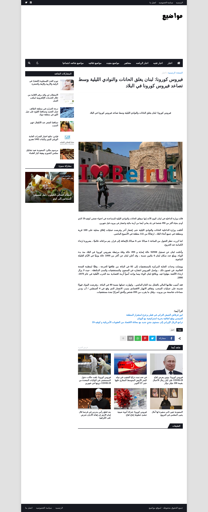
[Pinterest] (145, 338)
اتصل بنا (153, 2)
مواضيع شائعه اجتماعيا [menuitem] (73, 63)
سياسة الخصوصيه (166, 2)
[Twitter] (152, 338)
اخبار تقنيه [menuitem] (158, 63)
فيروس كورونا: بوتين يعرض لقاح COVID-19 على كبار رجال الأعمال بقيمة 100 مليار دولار (168, 380)
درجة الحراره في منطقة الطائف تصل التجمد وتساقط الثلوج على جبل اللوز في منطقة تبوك (42, 111)
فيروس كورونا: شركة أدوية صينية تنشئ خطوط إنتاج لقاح (132, 413)
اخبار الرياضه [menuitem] (142, 63)
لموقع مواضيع (155, 508)
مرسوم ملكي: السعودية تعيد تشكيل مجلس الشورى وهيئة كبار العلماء (42, 151)
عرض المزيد (83, 347)
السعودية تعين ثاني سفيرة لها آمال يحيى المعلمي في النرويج (167, 413)
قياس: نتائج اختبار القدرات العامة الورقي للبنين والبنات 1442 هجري (43, 137)
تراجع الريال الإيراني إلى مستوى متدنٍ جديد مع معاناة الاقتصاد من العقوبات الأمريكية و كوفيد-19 (137, 322)
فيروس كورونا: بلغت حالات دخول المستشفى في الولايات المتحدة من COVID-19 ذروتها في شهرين (95, 380)
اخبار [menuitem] (170, 63)
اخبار (164, 72)
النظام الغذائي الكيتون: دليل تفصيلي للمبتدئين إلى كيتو (52, 196)
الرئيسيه (179, 2)
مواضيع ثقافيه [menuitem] (95, 63)
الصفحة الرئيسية (175, 72)
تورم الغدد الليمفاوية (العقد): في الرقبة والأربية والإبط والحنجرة (43, 82)
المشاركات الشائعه (63, 73)
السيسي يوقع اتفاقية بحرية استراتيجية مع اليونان (160, 318)
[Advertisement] (84, 32)
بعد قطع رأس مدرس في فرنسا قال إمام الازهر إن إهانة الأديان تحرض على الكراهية (95, 415)
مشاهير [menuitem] (127, 63)
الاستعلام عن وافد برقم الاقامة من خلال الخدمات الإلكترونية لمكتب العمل (43, 98)
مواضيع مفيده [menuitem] (112, 63)
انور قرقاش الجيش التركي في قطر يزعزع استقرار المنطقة (154, 315)
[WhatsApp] (138, 338)
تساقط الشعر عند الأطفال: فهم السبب (44, 124)
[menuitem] (179, 63)
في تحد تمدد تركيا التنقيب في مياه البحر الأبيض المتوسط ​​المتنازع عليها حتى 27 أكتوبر (131, 380)
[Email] (130, 338)
